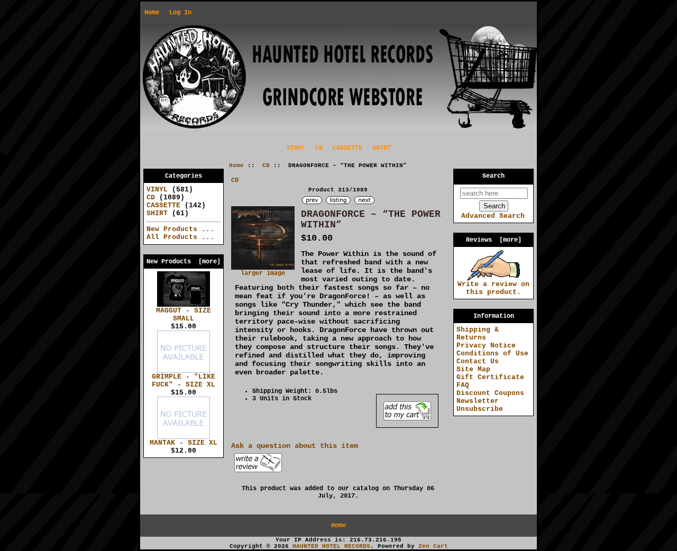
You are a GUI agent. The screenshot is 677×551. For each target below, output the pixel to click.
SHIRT (381, 148)
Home (151, 12)
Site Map (473, 369)
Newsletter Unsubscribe (479, 405)
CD (266, 165)
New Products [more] (184, 261)
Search (493, 176)
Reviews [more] (494, 240)
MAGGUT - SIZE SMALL (183, 315)
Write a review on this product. (493, 288)
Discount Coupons (490, 393)
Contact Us (477, 361)
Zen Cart (433, 546)
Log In (180, 12)
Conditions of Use (492, 353)
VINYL (296, 148)
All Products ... (180, 237)
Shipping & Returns (477, 334)
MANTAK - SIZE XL (183, 443)
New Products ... (180, 229)
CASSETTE (347, 148)
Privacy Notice (486, 346)
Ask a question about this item (294, 446)
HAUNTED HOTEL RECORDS (331, 546)
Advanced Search (493, 216)
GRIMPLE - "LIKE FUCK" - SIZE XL (183, 381)
